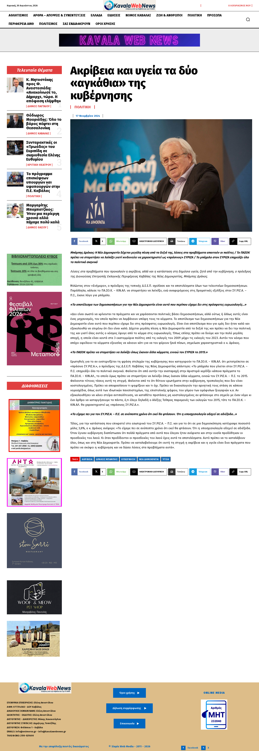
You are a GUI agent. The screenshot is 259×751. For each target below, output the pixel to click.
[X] (203, 748)
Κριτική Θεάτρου (39, 164)
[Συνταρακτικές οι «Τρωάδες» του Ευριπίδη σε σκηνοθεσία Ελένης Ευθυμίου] (15, 147)
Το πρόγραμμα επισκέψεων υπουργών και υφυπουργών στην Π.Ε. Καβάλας (43, 182)
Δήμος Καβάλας (38, 133)
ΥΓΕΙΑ (166, 459)
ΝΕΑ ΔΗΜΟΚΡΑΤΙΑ (149, 459)
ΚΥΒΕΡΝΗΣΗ (128, 459)
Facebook (193, 747)
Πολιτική (33, 196)
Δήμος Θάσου (37, 227)
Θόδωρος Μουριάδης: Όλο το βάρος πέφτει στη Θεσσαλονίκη (43, 121)
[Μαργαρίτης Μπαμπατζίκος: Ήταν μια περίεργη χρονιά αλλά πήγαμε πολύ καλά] (15, 210)
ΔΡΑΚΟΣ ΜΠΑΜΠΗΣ (107, 459)
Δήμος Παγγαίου (38, 106)
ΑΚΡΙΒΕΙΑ (87, 459)
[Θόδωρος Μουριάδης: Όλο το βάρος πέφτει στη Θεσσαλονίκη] (15, 120)
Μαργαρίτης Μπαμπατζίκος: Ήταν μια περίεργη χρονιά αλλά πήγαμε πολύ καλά (43, 214)
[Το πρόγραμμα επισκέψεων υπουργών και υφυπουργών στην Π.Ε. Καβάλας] (15, 179)
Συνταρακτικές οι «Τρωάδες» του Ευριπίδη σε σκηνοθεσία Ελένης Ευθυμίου (43, 151)
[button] (248, 19)
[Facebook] (183, 748)
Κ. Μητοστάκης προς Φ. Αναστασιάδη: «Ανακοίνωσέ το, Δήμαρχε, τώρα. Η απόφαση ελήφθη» (43, 90)
